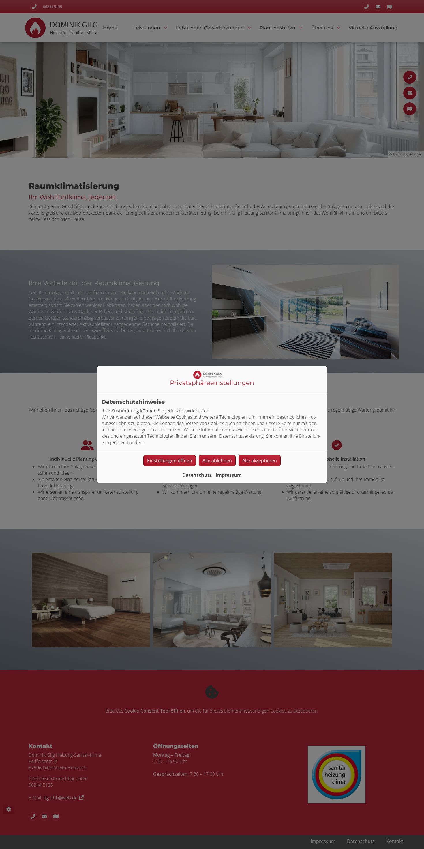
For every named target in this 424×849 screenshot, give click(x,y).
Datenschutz (197, 475)
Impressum (229, 475)
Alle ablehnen (217, 460)
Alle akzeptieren (259, 460)
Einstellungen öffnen (169, 460)
